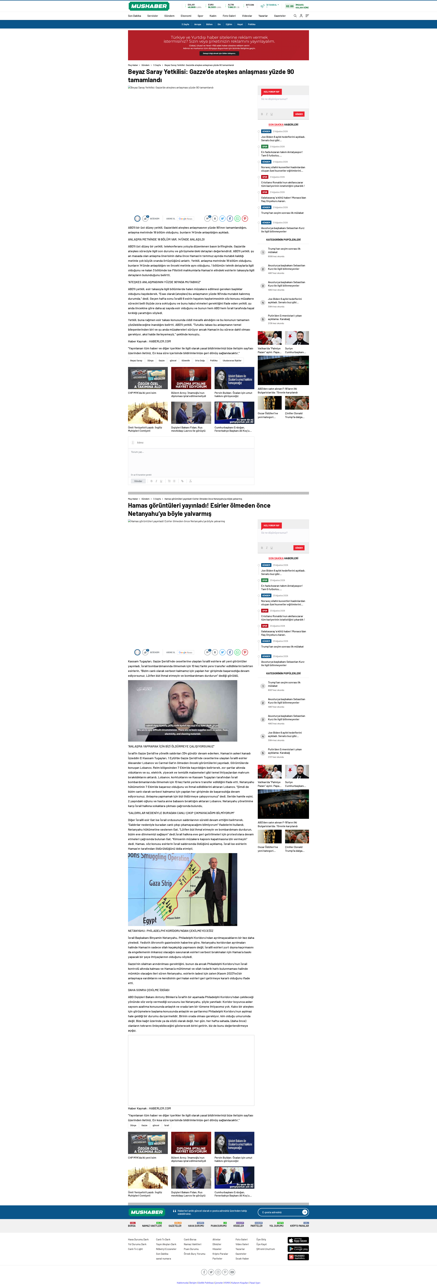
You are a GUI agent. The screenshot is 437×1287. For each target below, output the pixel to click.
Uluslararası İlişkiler (232, 360)
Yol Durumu (276, 1224)
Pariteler (257, 1224)
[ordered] (169, 481)
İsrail (166, 1125)
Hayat (240, 24)
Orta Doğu (200, 360)
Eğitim (229, 24)
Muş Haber (133, 65)
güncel (173, 360)
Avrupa (197, 24)
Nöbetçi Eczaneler (166, 1248)
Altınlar (217, 1239)
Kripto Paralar (299, 1224)
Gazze (162, 360)
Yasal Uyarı (255, 1282)
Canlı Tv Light (135, 1248)
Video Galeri (242, 1244)
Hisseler (238, 1224)
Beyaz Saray (136, 360)
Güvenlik (186, 360)
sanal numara (163, 1258)
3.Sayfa (185, 24)
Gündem (169, 15)
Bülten (209, 24)
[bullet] (174, 481)
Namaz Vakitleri (152, 1224)
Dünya (150, 360)
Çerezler (219, 1282)
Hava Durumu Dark (138, 1239)
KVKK (227, 1282)
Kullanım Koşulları (240, 1282)
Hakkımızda (182, 1282)
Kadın (213, 15)
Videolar (247, 15)
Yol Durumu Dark (137, 1244)
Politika (251, 24)
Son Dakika (134, 15)
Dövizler (217, 1244)
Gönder (138, 481)
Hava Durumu (196, 1224)
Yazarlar (263, 15)
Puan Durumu (219, 1224)
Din (219, 24)
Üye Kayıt (261, 1244)
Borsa (132, 1224)
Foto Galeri (229, 15)
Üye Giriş (261, 1239)
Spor (200, 15)
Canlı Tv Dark (163, 1239)
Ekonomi (186, 15)
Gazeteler (280, 15)
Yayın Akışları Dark (166, 1244)
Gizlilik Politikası (206, 1282)
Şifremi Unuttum (265, 1248)
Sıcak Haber (242, 1258)
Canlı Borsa (190, 1239)
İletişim (193, 1282)
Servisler (152, 15)
